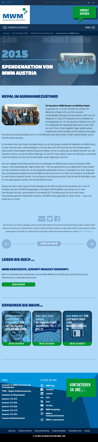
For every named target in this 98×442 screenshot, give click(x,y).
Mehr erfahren (18, 284)
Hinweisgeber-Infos (77, 2)
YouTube (49, 405)
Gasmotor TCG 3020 (9, 406)
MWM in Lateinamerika (55, 420)
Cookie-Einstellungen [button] (59, 431)
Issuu (48, 401)
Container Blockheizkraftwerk (13, 418)
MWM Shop (50, 385)
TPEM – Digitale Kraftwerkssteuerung (16, 391)
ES (93, 2)
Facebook (49, 389)
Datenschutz (58, 2)
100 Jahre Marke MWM (20, 33)
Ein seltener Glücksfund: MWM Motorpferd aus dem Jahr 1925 (91, 244)
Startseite (6, 33)
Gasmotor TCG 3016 (9, 399)
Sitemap (87, 431)
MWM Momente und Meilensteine (42, 33)
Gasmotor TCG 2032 (9, 414)
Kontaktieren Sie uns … (80, 387)
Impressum (48, 2)
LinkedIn (49, 393)
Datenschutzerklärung (85, 231)
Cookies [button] (66, 2)
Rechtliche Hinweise (25, 431)
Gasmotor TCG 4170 (9, 410)
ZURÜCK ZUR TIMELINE (49, 244)
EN (89, 2)
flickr (48, 397)
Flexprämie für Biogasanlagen (13, 395)
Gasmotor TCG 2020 (9, 403)
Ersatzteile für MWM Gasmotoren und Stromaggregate (16, 386)
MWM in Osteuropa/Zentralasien (55, 414)
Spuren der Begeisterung (6, 244)
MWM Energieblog (53, 409)
